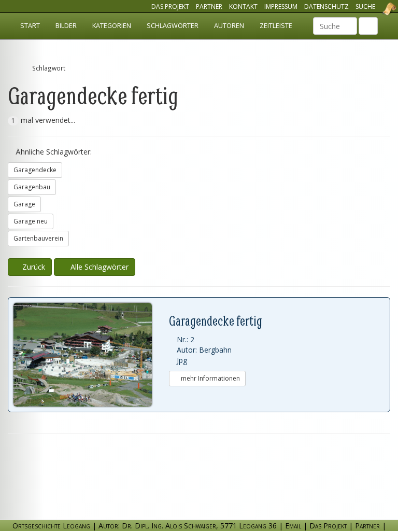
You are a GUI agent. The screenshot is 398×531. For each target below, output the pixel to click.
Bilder (66, 25)
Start (30, 25)
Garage (24, 204)
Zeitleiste (276, 25)
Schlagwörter (172, 25)
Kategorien (111, 25)
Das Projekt (170, 6)
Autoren (229, 25)
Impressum (280, 6)
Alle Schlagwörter (97, 267)
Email (293, 525)
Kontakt (243, 6)
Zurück (32, 267)
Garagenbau (31, 187)
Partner (209, 6)
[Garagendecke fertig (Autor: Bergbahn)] (91, 355)
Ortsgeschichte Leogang (376, 9)
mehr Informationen (209, 378)
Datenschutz (326, 6)
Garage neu (30, 221)
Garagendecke (34, 169)
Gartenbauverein (38, 238)
